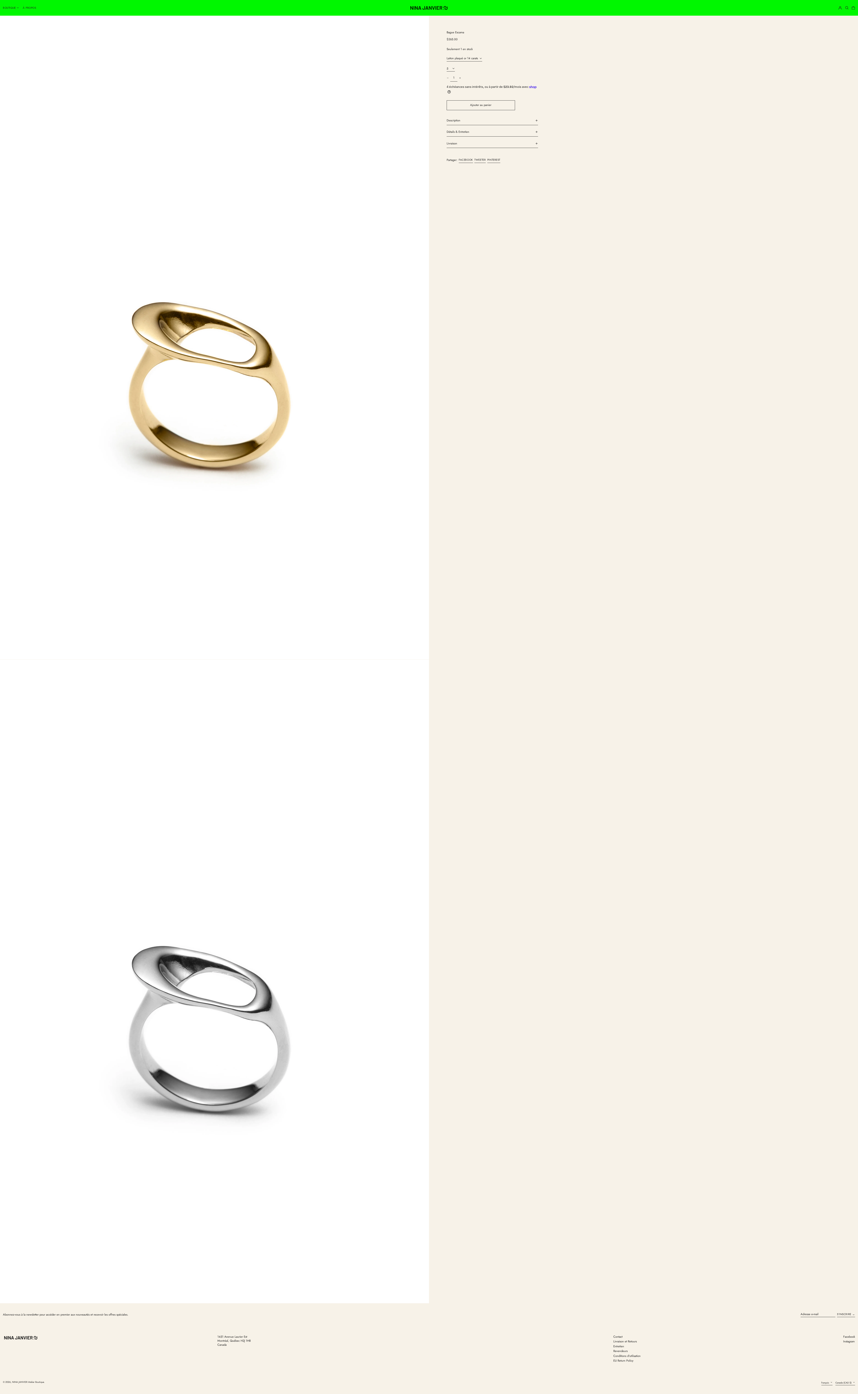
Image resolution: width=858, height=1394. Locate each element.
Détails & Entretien (458, 132)
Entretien (618, 1346)
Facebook (849, 1337)
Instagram (849, 1341)
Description (453, 120)
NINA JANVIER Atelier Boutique (28, 1382)
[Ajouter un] (460, 78)
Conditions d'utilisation (627, 1356)
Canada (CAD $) (843, 1382)
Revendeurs (620, 1351)
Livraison (452, 143)
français (825, 1382)
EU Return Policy (623, 1360)
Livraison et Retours (625, 1341)
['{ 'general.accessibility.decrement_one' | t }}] (447, 78)
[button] (847, 7)
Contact (617, 1337)
